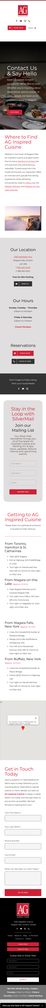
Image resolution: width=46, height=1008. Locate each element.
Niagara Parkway (12, 186)
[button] (23, 728)
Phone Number (12, 841)
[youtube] (21, 21)
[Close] (36, 718)
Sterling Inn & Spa (26, 161)
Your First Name (13, 813)
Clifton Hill (30, 183)
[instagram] (25, 21)
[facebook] (17, 21)
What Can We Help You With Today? (22, 869)
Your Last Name (13, 827)
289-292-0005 (23, 267)
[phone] (29, 21)
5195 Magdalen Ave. (23, 257)
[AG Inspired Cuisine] (23, 904)
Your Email (10, 855)
